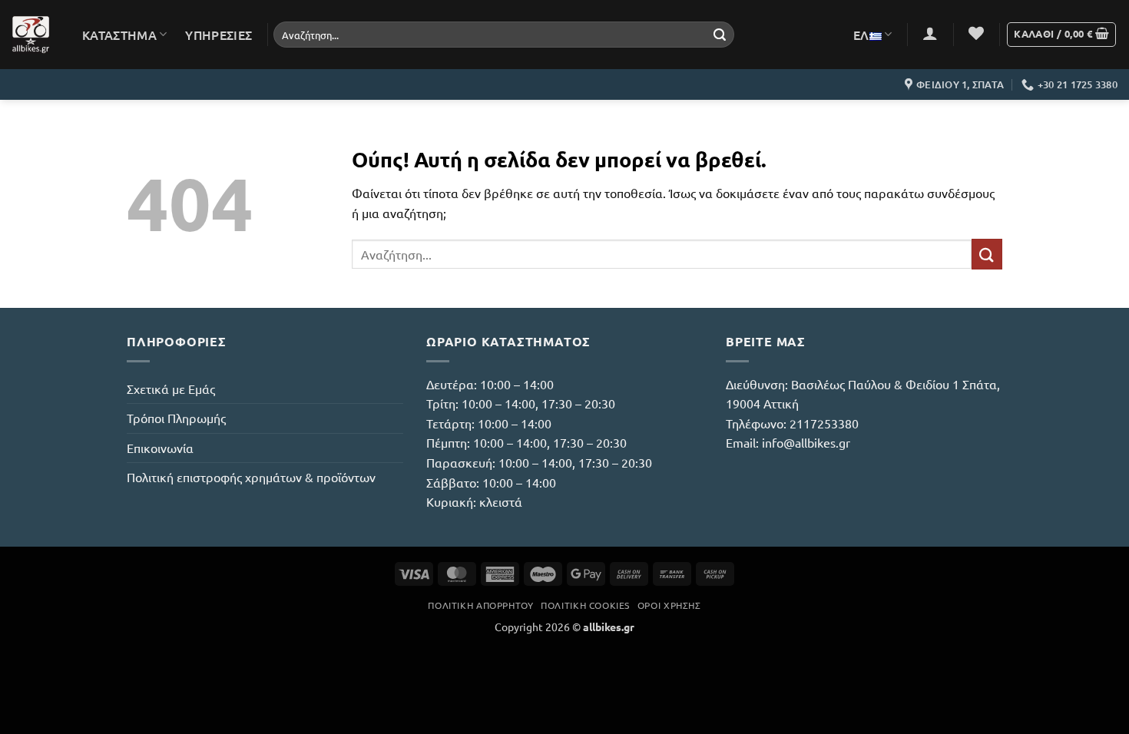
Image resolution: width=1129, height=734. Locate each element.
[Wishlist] (976, 33)
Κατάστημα (119, 34)
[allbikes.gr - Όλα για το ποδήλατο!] (31, 35)
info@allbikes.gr (806, 442)
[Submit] (720, 34)
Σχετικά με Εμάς (171, 388)
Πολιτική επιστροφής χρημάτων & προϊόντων (251, 476)
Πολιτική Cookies (585, 605)
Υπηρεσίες (218, 34)
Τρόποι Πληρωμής (176, 417)
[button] (930, 33)
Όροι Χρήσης (669, 605)
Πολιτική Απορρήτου (480, 605)
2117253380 (824, 423)
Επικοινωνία (160, 447)
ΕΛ (861, 34)
